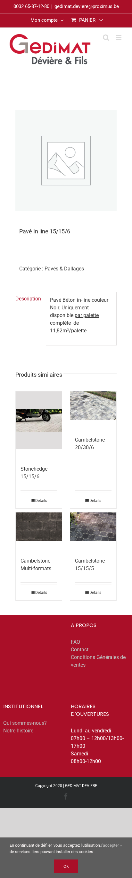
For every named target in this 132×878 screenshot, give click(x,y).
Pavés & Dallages (64, 269)
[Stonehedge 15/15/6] (39, 420)
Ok (66, 866)
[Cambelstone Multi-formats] (39, 526)
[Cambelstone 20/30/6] (93, 405)
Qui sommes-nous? (25, 723)
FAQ (75, 642)
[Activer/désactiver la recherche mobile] (106, 37)
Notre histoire (18, 731)
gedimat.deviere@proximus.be (86, 6)
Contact (79, 650)
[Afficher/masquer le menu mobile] (119, 37)
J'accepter (110, 845)
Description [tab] (28, 299)
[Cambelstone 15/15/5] (93, 526)
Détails (41, 500)
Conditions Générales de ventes (98, 661)
